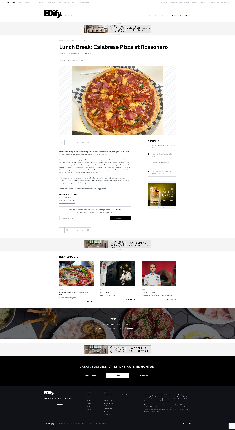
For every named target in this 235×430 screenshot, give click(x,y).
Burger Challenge (125, 324)
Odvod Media (102, 423)
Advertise (51, 2)
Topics (89, 392)
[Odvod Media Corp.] (49, 424)
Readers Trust (83, 2)
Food (157, 15)
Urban (150, 15)
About (106, 411)
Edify (106, 392)
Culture (173, 15)
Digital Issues (38, 2)
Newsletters (108, 408)
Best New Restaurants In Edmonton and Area (160, 164)
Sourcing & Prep (133, 328)
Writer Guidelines (127, 395)
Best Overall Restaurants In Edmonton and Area (161, 172)
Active (164, 15)
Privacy (91, 423)
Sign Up (60, 404)
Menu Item (125, 392)
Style (181, 15)
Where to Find (23, 2)
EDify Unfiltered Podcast (109, 405)
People (188, 15)
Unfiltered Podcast (66, 2)
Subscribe (11, 2)
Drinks (98, 328)
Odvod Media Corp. (70, 423)
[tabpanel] (117, 371)
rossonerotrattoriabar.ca (67, 203)
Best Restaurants (109, 324)
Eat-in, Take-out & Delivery (76, 41)
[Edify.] (53, 14)
